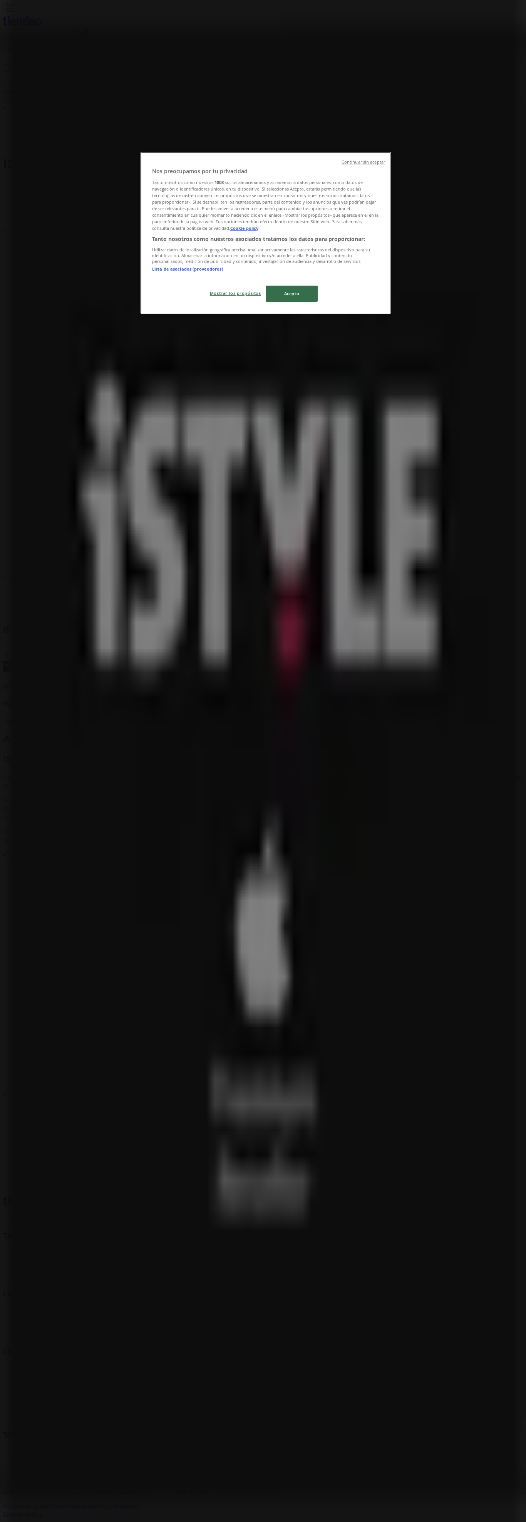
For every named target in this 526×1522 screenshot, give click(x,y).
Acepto (291, 293)
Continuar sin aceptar (363, 162)
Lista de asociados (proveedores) (187, 269)
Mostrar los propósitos (235, 293)
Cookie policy (244, 228)
